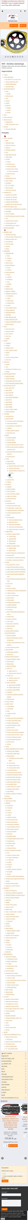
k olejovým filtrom (11, 848)
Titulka (5, 75)
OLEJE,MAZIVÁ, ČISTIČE (9, 385)
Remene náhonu (10, 701)
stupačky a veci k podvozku (12, 935)
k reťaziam (9, 692)
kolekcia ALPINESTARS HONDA (13, 322)
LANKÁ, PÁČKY (9, 531)
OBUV (5, 326)
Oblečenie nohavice (10, 145)
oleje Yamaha (9, 404)
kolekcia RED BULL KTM (11, 319)
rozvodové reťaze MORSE (13, 690)
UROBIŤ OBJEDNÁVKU (11, 84)
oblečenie (8, 105)
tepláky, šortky (10, 303)
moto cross (8, 336)
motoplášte (8, 183)
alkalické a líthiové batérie (12, 999)
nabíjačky (9, 428)
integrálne (8, 343)
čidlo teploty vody (11, 498)
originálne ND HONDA (11, 195)
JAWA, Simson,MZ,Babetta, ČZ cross (12, 1034)
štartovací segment (11, 619)
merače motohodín (10, 1011)
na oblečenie (10, 860)
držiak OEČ (8, 952)
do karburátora (10, 517)
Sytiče (8, 515)
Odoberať (5, 1181)
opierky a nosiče (9, 907)
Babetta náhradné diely (11, 1037)
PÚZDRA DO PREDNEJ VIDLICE (14, 775)
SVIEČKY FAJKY (9, 704)
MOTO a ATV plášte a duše (12, 124)
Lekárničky (8, 900)
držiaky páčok (12, 543)
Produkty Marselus (10, 994)
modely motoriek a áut (11, 239)
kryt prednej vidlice (12, 784)
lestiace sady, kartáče (12, 822)
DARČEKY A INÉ (7, 1064)
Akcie (5, 115)
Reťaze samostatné (13, 171)
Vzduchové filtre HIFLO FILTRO (16, 466)
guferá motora (10, 598)
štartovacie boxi (11, 173)
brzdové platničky (11, 166)
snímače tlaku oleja (12, 607)
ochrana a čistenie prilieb (12, 357)
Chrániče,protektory (10, 312)
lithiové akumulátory (12, 423)
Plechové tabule (9, 244)
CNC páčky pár (12, 541)
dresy (8, 256)
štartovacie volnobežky (12, 623)
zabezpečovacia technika (12, 973)
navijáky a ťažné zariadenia (12, 631)
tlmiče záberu (10, 661)
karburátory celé (11, 503)
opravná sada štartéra (11, 1027)
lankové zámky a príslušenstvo (14, 975)
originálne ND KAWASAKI (12, 202)
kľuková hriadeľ (11, 626)
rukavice (8, 101)
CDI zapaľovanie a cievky (12, 1004)
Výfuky (8, 162)
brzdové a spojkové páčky (13, 534)
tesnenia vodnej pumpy (13, 723)
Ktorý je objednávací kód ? (12, 82)
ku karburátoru (10, 841)
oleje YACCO (9, 400)
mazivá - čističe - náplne (11, 409)
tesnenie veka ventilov (12, 730)
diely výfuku (10, 949)
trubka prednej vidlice (14, 765)
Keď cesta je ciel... (12, 21)
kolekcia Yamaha (10, 324)
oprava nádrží (10, 845)
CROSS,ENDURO (9, 253)
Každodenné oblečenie (11, 293)
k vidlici (9, 815)
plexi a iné (8, 359)
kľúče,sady (9, 834)
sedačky (7, 923)
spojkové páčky (12, 539)
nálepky (7, 902)
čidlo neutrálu (10, 600)
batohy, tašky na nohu (11, 178)
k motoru (9, 812)
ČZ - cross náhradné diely (12, 1049)
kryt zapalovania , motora (13, 564)
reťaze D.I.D (10, 675)
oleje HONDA (9, 402)
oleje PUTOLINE (9, 393)
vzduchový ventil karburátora (16, 527)
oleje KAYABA (9, 407)
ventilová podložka (11, 605)
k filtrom (9, 482)
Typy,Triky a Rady (10, 86)
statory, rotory (9, 1020)
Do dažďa (8, 305)
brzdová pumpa (11, 456)
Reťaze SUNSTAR (11, 682)
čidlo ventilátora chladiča (13, 494)
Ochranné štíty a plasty (11, 904)
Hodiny (7, 249)
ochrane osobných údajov (14, 1216)
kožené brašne (9, 992)
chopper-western (10, 331)
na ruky (9, 874)
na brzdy (9, 867)
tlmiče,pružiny (10, 756)
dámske (9, 108)
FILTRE (7, 459)
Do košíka (13, 1145)
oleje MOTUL (9, 390)
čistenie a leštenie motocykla (14, 869)
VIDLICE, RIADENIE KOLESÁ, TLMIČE (14, 749)
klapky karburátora (13, 522)
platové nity (10, 654)
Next (25, 1158)
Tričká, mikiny (9, 157)
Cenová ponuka (7, 119)
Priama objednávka (8, 77)
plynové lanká (12, 550)
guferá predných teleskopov (14, 777)
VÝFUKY (8, 942)
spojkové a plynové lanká (13, 546)
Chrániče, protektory (10, 150)
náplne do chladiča (11, 496)
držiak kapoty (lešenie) (12, 652)
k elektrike (9, 808)
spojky (8, 586)
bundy (8, 267)
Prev (2, 1158)
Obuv (7, 98)
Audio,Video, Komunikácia (12, 1001)
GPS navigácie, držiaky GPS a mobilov (15, 1008)
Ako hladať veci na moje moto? (13, 79)
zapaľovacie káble (11, 713)
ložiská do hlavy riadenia (13, 751)
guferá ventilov (11, 727)
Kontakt (6, 127)
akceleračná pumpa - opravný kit (16, 529)
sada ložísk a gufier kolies (13, 753)
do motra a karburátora (12, 857)
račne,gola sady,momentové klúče (15, 838)
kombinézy (9, 279)
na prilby (9, 862)
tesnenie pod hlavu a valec (13, 725)
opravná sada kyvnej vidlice (14, 779)
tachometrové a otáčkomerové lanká (16, 557)
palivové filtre (10, 479)
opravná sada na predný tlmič (14, 772)
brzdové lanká (10, 555)
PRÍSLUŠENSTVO (8, 954)
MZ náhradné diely (10, 1044)
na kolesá (9, 864)
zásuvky (7, 1030)
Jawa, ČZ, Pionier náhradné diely (13, 1041)
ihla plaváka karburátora (14, 524)
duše (7, 218)
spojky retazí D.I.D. (13, 680)
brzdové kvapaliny (10, 411)
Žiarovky (8, 796)
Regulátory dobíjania (11, 1015)
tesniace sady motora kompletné (15, 718)
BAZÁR (5, 1032)
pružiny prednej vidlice (14, 767)
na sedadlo (9, 871)
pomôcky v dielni (11, 843)
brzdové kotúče (11, 164)
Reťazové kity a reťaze (12, 169)
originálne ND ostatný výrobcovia (14, 204)
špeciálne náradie (11, 836)
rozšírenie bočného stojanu (12, 916)
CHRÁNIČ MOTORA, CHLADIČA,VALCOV (15, 895)
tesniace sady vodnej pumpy (14, 720)
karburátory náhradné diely (13, 505)
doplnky (7, 338)
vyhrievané (9, 921)
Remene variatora (11, 588)
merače (9, 810)
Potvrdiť (3, 1218)
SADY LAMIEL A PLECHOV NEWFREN (16, 569)
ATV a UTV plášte (10, 185)
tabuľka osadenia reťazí (14, 687)
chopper (8, 371)
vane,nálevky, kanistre (12, 819)
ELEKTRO (6, 997)
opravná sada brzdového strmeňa (15, 445)
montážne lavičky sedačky (12, 883)
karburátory (8, 501)
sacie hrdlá (9, 583)
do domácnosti (9, 241)
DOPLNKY (6, 888)
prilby (7, 91)
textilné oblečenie (10, 265)
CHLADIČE (8, 484)
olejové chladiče (11, 489)
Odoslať (4, 1209)
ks (6, 1145)
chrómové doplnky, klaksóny (12, 897)
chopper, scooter (10, 348)
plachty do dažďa (10, 971)
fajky (8, 711)
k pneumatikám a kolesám (13, 827)
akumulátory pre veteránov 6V (14, 426)
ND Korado (9, 1039)
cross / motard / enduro (11, 350)
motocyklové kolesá (12, 770)
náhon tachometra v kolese (13, 786)
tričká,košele (10, 296)
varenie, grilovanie (10, 378)
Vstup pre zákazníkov (11, 129)
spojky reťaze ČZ (13, 671)
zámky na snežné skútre (13, 985)
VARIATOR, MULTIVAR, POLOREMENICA (16, 590)
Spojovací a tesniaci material (13, 886)
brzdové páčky (12, 536)
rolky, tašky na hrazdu (12, 959)
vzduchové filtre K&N (14, 468)
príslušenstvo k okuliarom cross (13, 369)
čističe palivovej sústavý (13, 647)
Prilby (7, 140)
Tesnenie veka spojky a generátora (15, 732)
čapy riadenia (10, 791)
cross (7, 367)
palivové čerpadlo (11, 635)
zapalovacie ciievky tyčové (12, 1006)
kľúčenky (8, 246)
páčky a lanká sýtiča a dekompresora (16, 553)
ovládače (8, 1013)
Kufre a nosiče (9, 180)
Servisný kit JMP (9, 416)
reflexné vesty (9, 263)
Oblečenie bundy (10, 143)
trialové (7, 352)
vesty (8, 282)
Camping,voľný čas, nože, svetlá (13, 381)
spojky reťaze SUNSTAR (14, 685)
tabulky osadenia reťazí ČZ (15, 673)
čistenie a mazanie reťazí (13, 855)
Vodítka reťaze (10, 699)
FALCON (9, 945)
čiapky (8, 298)
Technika (8, 159)
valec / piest (10, 621)
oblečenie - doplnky (10, 291)
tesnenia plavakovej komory (14, 513)
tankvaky (9, 964)
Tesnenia (8, 716)
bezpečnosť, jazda (10, 376)
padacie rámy (9, 909)
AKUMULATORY (9, 419)
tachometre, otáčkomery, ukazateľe (14, 893)
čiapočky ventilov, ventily (12, 221)
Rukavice (8, 147)
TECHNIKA (6, 414)
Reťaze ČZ (9, 668)
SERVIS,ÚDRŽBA (8, 798)
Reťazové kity (10, 664)
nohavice (9, 258)
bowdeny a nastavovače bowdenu (15, 560)
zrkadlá (7, 103)
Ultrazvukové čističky (11, 801)
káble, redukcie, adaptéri (13, 430)
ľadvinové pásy (9, 289)
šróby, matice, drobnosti (13, 829)
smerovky (8, 926)
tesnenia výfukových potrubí (14, 737)
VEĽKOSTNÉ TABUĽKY (9, 89)
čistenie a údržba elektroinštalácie (15, 876)
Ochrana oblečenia (10, 310)
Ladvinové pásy (9, 96)
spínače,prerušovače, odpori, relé (14, 1018)
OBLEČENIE (7, 251)
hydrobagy (8, 315)
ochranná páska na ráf (11, 223)
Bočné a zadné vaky (12, 961)
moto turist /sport (10, 329)
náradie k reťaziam (11, 817)
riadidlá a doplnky (10, 914)
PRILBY (6, 341)
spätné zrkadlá (9, 928)
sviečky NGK (10, 708)
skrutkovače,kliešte (11, 831)
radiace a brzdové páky (12, 595)
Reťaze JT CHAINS (11, 666)
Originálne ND (9, 122)
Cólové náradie (9, 188)
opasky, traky (10, 300)
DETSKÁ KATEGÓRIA (9, 228)
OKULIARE (6, 362)
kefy (8, 853)
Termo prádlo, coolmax (11, 308)
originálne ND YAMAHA (11, 197)
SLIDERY (9, 284)
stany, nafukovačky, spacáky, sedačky (14, 383)
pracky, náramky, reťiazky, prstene (14, 237)
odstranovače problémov (13, 824)
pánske (8, 110)
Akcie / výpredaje (7, 1053)
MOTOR (7, 562)
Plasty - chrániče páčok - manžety (14, 912)
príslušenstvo (10, 968)
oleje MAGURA (9, 395)
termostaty (9, 609)
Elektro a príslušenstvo (11, 890)
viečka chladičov (11, 491)
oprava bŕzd (10, 805)
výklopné (8, 345)
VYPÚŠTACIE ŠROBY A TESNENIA (14, 793)
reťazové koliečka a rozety (13, 659)
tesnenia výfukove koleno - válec (15, 734)
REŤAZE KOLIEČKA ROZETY (12, 657)
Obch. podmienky (8, 117)
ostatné (9, 744)
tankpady (8, 940)
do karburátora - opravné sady (14, 508)
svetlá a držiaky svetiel (11, 938)
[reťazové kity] (14, 55)
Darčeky (7, 176)
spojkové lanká (12, 548)
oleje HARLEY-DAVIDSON (12, 397)
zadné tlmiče (12, 763)
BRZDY (7, 435)
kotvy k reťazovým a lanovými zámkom (16, 980)
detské (8, 93)
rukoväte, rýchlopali (10, 919)
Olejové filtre (10, 461)
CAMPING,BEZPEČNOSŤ (10, 374)
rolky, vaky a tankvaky (11, 190)
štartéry (7, 1025)
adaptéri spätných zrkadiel (13, 930)
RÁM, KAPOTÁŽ (9, 649)
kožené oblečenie (10, 272)
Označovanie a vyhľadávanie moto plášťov (16, 209)
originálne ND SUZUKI (11, 199)
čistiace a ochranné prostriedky (13, 850)
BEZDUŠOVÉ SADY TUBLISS (12, 225)
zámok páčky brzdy (11, 987)
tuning (7, 746)
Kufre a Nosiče (9, 989)
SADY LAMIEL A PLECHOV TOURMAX (16, 572)
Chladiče (9, 487)
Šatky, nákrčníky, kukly (11, 154)
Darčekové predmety (11, 234)
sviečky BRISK (10, 706)
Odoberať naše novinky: (7, 1171)
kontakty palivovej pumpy (13, 602)
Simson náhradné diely (11, 1046)
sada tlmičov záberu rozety (13, 782)
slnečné (7, 364)
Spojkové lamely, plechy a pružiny (15, 567)
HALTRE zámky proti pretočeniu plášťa (15, 216)
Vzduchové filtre (11, 463)
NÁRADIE (8, 803)
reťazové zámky (11, 978)
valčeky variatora (11, 593)
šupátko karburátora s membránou (15, 510)
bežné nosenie (9, 334)
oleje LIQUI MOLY (10, 388)
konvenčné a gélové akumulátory (15, 421)
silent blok (9, 628)
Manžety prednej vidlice (13, 789)
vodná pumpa (10, 616)
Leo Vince (9, 947)
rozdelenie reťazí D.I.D (14, 678)
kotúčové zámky (11, 982)
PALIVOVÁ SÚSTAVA (10, 633)
